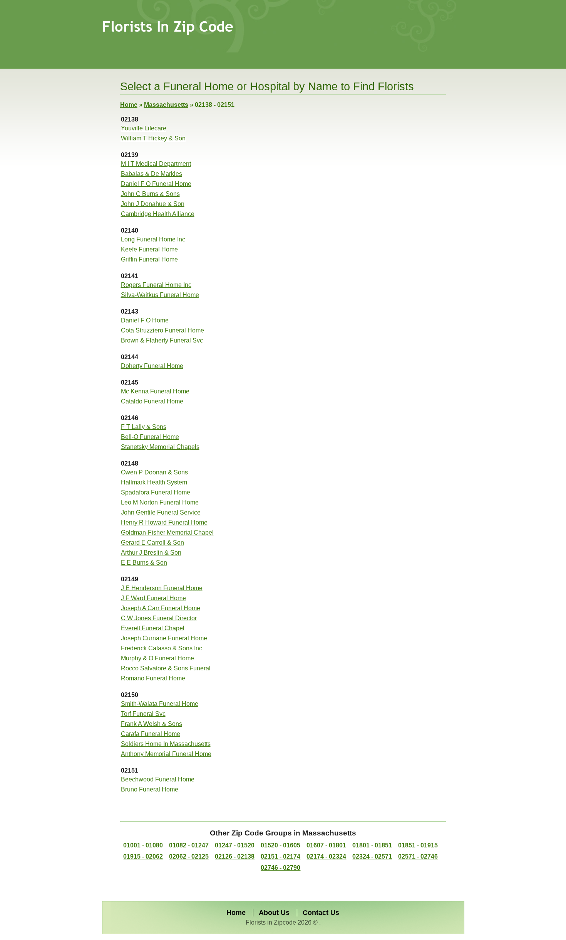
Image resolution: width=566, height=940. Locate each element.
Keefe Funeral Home (149, 249)
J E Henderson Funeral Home (162, 588)
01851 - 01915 (418, 845)
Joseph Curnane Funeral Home (164, 638)
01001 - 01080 (143, 845)
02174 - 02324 (326, 856)
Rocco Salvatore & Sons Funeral (166, 668)
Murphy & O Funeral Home (157, 658)
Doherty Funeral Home (152, 366)
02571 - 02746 (418, 856)
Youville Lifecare (143, 128)
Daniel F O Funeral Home (156, 184)
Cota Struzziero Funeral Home (162, 330)
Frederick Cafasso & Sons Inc (161, 648)
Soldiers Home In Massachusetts (166, 744)
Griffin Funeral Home (149, 259)
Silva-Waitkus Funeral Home (160, 295)
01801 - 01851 (372, 845)
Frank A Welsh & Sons (151, 724)
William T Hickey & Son (153, 138)
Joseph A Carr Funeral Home (160, 608)
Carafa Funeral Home (150, 734)
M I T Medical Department (156, 163)
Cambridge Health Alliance (157, 214)
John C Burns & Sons (150, 194)
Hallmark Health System (154, 482)
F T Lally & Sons (143, 427)
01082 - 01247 (189, 845)
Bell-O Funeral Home (150, 437)
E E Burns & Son (144, 562)
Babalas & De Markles (151, 173)
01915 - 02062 (143, 856)
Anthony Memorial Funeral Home (166, 754)
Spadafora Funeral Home (155, 492)
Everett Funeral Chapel (152, 628)
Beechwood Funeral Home (157, 779)
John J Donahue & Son (152, 204)
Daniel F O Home (145, 320)
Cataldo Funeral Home (152, 401)
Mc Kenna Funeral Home (155, 391)
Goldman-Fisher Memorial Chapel (167, 532)
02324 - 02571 (372, 856)
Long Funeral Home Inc (153, 239)
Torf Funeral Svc (143, 713)
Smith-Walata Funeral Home (159, 703)
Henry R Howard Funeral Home (164, 522)
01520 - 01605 (280, 845)
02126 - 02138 (235, 856)
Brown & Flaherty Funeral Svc (162, 340)
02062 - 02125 (189, 856)
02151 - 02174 (280, 856)
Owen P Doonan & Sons (154, 472)
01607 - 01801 (326, 845)
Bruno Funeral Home (149, 789)
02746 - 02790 (280, 867)
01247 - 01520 (235, 845)
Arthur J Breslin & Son (151, 552)
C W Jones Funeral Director (159, 618)
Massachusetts (166, 104)
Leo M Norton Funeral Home (160, 502)
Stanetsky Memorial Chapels (160, 447)
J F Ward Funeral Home (153, 598)
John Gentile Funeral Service (161, 512)
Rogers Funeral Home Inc (156, 285)
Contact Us (321, 912)
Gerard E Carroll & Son (152, 542)
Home (128, 104)
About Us (274, 912)
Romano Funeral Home (153, 678)
